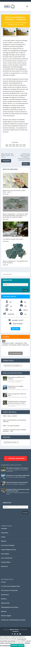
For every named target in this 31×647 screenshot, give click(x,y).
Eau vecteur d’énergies (19, 22)
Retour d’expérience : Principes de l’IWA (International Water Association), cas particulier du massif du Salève (15, 215)
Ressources (4, 566)
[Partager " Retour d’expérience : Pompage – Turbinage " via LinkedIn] (17, 145)
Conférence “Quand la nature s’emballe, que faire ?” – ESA (14, 430)
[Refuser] (25, 646)
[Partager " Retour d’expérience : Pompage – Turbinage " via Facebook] (7, 145)
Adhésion (4, 611)
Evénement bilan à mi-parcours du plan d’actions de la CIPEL (17, 402)
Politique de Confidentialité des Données (13, 620)
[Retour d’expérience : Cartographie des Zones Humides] (15, 251)
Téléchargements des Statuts (9, 607)
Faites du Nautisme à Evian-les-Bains (17, 394)
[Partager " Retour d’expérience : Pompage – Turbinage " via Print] (24, 145)
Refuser (21, 645)
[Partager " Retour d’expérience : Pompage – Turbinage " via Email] (20, 145)
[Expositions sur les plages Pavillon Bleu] (5, 387)
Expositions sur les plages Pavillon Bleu (15, 387)
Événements (4, 533)
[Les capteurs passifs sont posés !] (15, 229)
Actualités (17, 380)
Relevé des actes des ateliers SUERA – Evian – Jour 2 (14, 191)
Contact (3, 582)
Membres (4, 599)
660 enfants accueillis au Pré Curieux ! (16, 378)
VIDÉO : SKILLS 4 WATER (10, 416)
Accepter (14, 645)
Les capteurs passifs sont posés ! (13, 239)
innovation (11, 24)
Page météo (15, 328)
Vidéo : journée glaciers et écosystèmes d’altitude (14, 420)
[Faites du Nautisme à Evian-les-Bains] (5, 395)
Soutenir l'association (16, 458)
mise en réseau (18, 24)
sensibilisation (17, 382)
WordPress (15, 631)
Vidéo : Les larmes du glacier (11, 425)
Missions (3, 541)
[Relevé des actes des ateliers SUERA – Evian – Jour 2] (15, 180)
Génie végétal (5, 554)
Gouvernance (5, 594)
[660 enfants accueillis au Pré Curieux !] (5, 378)
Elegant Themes (14, 629)
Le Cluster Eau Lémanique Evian (10, 586)
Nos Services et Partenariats (9, 590)
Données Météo (5, 562)
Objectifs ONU (5, 603)
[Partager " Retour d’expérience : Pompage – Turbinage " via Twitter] (10, 145)
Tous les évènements (15, 353)
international (23, 404)
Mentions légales (6, 615)
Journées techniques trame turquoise (15, 345)
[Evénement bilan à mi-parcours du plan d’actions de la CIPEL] (5, 402)
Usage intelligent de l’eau (8, 549)
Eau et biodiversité (23, 470)
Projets (3, 537)
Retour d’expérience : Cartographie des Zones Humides (15, 261)
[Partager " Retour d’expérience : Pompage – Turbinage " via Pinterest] (14, 145)
